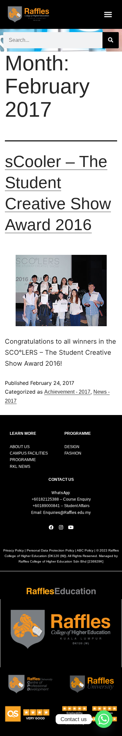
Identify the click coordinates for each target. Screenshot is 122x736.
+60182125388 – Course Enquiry (61, 499)
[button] (108, 14)
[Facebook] (51, 527)
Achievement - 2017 (67, 392)
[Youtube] (71, 527)
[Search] (110, 40)
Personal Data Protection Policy (50, 550)
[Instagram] (61, 527)
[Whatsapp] (104, 719)
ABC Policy (85, 550)
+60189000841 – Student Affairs (61, 506)
